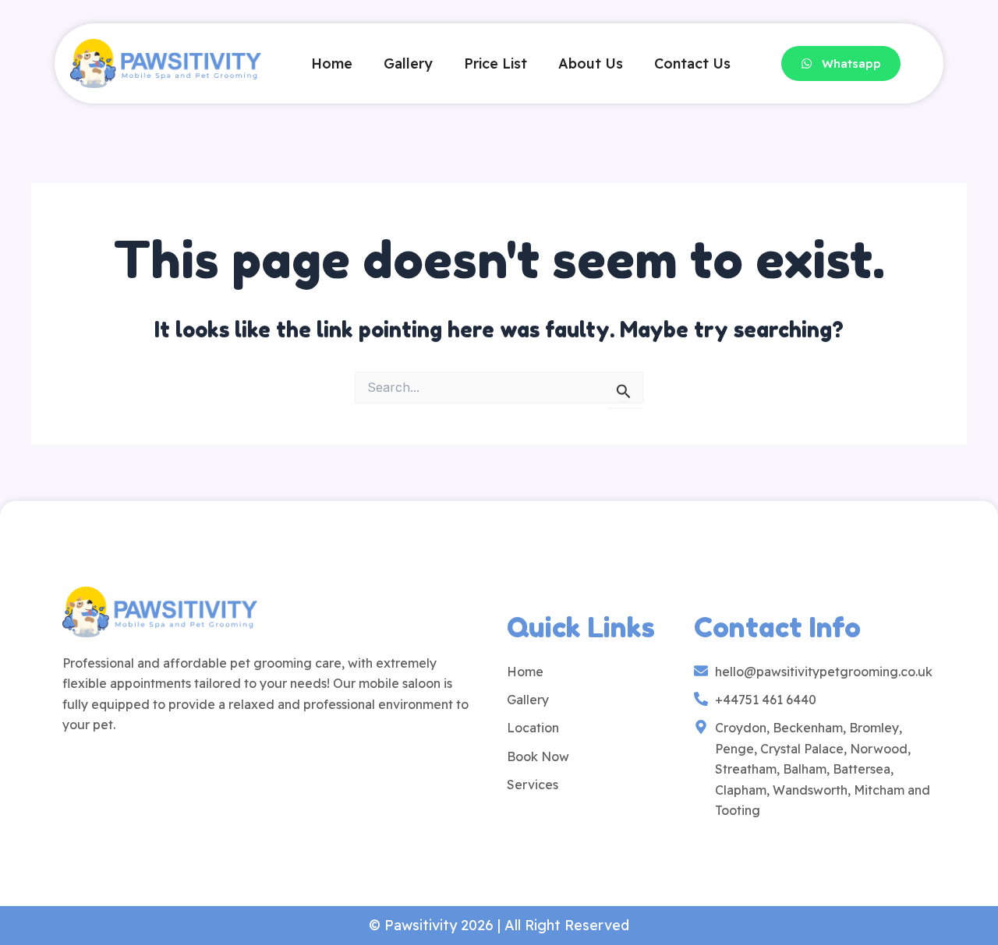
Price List (495, 63)
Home (331, 63)
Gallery (408, 63)
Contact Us (692, 63)
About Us (590, 63)
